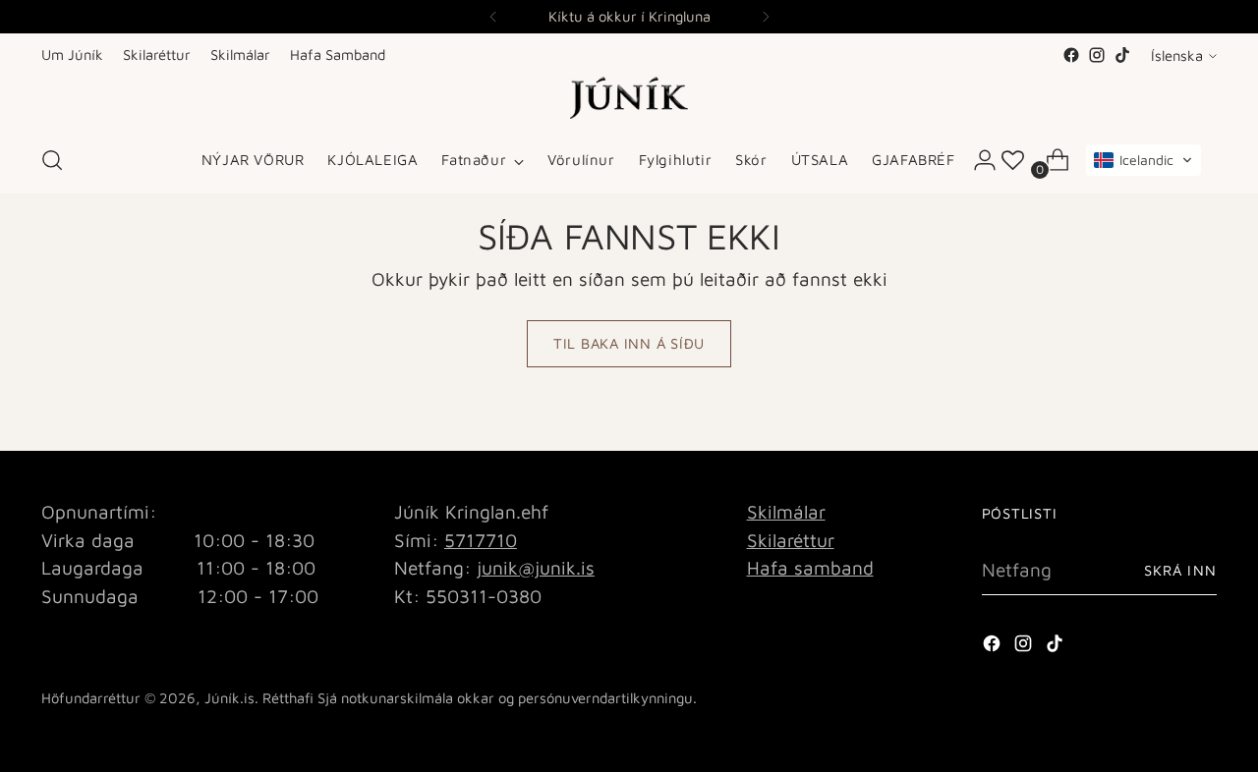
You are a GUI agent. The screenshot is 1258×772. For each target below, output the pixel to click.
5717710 (480, 540)
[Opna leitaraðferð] (52, 160)
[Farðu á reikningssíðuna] (977, 160)
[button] (1143, 160)
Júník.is (229, 697)
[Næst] (765, 16)
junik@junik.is (536, 568)
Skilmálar (786, 512)
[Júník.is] (629, 98)
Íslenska (1177, 55)
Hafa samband (810, 568)
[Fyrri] (493, 16)
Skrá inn (1180, 570)
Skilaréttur (790, 540)
